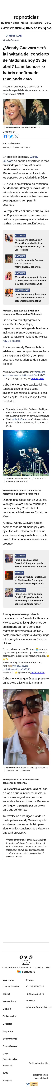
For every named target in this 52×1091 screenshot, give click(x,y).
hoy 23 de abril (11, 340)
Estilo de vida (9, 1016)
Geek (5, 1054)
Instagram (7, 1080)
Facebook (7, 1065)
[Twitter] (11, 136)
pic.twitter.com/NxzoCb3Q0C (16, 669)
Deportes (7, 1024)
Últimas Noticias (11, 23)
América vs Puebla (12, 28)
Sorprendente (10, 1039)
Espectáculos (10, 1046)
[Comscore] (26, 971)
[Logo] (26, 17)
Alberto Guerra (20, 419)
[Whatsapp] (16, 136)
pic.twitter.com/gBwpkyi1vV (32, 375)
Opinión (7, 1009)
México (24, 23)
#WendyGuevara (20, 666)
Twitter (6, 1073)
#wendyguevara (10, 375)
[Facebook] (5, 136)
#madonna (40, 372)
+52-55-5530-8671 (35, 994)
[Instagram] (30, 957)
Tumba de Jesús (35, 28)
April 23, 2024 (37, 378)
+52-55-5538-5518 (35, 986)
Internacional (36, 23)
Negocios (8, 1031)
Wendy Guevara (11, 40)
